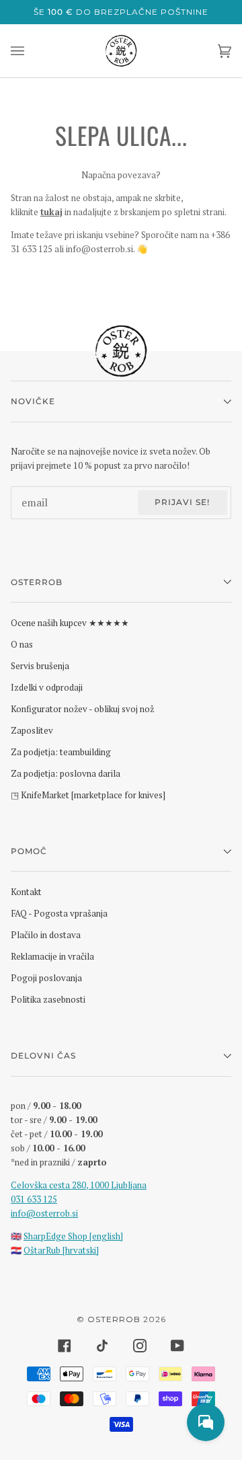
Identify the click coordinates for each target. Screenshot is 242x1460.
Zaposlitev (32, 730)
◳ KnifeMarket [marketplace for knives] (88, 795)
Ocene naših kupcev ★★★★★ (70, 623)
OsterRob (113, 1319)
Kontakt (26, 892)
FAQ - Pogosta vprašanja (59, 913)
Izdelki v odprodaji (47, 687)
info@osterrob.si (44, 1213)
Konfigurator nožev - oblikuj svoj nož (82, 709)
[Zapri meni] (31, 50)
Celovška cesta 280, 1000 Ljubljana (79, 1185)
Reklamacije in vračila (52, 956)
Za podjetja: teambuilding (61, 752)
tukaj (51, 212)
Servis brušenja (40, 666)
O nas (22, 644)
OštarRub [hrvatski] (61, 1250)
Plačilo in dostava (46, 935)
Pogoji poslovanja (46, 978)
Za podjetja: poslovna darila (65, 773)
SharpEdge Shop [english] (73, 1236)
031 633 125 (34, 1199)
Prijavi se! (182, 502)
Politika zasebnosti (48, 999)
